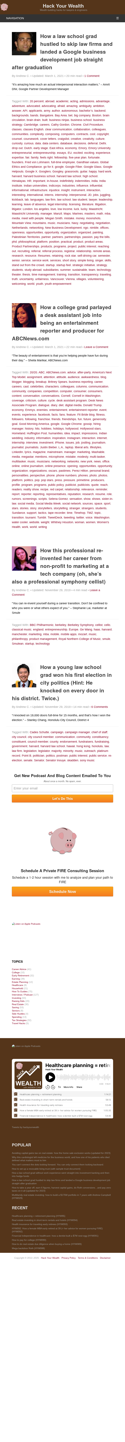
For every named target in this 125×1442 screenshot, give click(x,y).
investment (46, 442)
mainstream (54, 452)
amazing (71, 106)
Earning (16, 978)
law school (64, 199)
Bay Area (61, 115)
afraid (61, 106)
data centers (50, 143)
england (38, 629)
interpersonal (77, 195)
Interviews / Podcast (22, 994)
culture (100, 138)
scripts (42, 498)
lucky (84, 209)
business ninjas (59, 120)
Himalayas (19, 181)
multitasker (19, 461)
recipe (44, 489)
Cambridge (31, 124)
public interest (87, 246)
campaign (57, 732)
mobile (54, 634)
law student (79, 199)
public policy (56, 484)
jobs (95, 195)
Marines (77, 213)
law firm (50, 199)
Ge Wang (86, 629)
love (53, 209)
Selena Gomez (58, 498)
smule (106, 639)
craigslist (63, 138)
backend (99, 110)
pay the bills (102, 237)
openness (18, 232)
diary (54, 405)
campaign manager (77, 732)
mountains (39, 223)
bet (70, 115)
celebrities (36, 386)
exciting (89, 152)
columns (81, 386)
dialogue (43, 405)
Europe (73, 629)
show (87, 498)
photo (93, 475)
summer (65, 269)
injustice (54, 190)
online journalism (32, 466)
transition (74, 274)
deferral (93, 143)
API (25, 110)
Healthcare (17, 985)
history (29, 428)
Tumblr (41, 517)
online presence (55, 466)
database (66, 143)
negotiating (87, 223)
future (87, 419)
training (61, 274)
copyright (103, 134)
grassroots (71, 171)
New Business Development (63, 227)
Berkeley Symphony (81, 625)
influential (96, 185)
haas (97, 629)
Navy (75, 223)
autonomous (70, 110)
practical (66, 241)
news (97, 461)
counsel (17, 138)
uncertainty (26, 279)
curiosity (17, 143)
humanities (56, 433)
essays (61, 152)
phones (83, 475)
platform (42, 241)
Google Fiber (73, 166)
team (92, 269)
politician (38, 755)
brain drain (34, 120)
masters (89, 213)
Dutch (28, 148)
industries (68, 185)
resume (100, 494)
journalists (31, 447)
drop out (17, 148)
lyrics (28, 452)
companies (35, 391)
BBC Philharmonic (42, 625)
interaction (93, 190)
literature (87, 204)
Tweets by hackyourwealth (25, 1127)
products (46, 246)
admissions (87, 101)
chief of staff (99, 732)
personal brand (99, 470)
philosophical (26, 241)
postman (62, 755)
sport (107, 503)
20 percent (37, 101)
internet (102, 438)
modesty (82, 456)
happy (93, 171)
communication (98, 386)
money (80, 218)
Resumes (44, 255)
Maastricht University (25, 213)
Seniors (16, 1010)
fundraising (102, 741)
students (17, 269)
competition (50, 391)
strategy (102, 265)
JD (89, 195)
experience (103, 152)
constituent (19, 741)
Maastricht (95, 209)
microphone (56, 456)
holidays (58, 428)
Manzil (58, 213)
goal (14, 424)
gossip (87, 424)
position (54, 241)
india (94, 181)
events (16, 414)
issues (70, 442)
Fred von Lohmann (37, 162)
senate (28, 760)
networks (73, 461)
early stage (41, 148)
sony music (87, 760)
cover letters (48, 138)
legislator (44, 751)
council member (38, 741)
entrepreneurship (44, 152)
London (28, 209)
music (51, 223)
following (30, 419)
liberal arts (81, 447)
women (90, 522)
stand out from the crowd (28, 265)
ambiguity (85, 106)
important (39, 181)
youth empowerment (58, 283)
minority (68, 751)
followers (17, 419)
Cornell (65, 395)
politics (28, 480)
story (33, 508)
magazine (39, 452)
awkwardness (90, 377)
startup (50, 265)
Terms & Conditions (88, 1258)
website (34, 522)
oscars (53, 470)
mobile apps (68, 634)
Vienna (70, 279)
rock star (70, 255)
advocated (33, 106)
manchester (19, 634)
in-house (52, 181)
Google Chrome (71, 424)
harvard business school (39, 176)
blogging (28, 381)
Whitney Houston (62, 522)
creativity (88, 138)
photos (102, 475)
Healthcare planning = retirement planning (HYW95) (38, 1216)
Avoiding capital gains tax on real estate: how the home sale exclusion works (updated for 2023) (61, 1153)
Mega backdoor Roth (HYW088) (28, 1248)
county (54, 741)
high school (90, 176)
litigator (16, 209)
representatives (56, 494)
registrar (69, 251)
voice (89, 517)
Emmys (30, 410)
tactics (42, 512)
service (26, 260)
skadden (72, 760)
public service (98, 755)
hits (37, 428)
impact (75, 433)
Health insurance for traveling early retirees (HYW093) (40, 1224)
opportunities (34, 232)
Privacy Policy (69, 1258)
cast (26, 386)
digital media (73, 405)
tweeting (69, 517)
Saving (15, 1007)
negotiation (103, 223)
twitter (80, 517)
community (19, 391)
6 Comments (99, 706)
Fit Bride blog (86, 414)
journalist (18, 447)
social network (71, 503)
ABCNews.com (56, 372)
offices (104, 227)
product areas (94, 241)
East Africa (56, 148)
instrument (78, 190)
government (19, 746)
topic (98, 512)
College (16, 972)
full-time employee (63, 162)
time (69, 512)
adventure (18, 106)
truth (15, 279)
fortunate (94, 157)
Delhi (102, 143)
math (100, 213)
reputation (74, 494)
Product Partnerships (25, 246)
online (16, 466)
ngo (85, 227)
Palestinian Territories (26, 237)
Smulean (17, 643)
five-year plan (77, 157)
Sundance (18, 512)
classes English (33, 129)
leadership (105, 199)
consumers (95, 391)
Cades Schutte (39, 732)
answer (16, 110)
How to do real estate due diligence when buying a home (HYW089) (47, 1244)
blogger (16, 381)
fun (80, 419)
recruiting (24, 251)
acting (74, 101)
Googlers (45, 171)
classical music (21, 629)
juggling (105, 195)
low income (65, 209)
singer (99, 260)
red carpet (56, 489)
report (16, 494)
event (102, 410)
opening (72, 466)
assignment (34, 377)
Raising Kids (18, 1001)
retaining (57, 255)
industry (29, 438)
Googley (57, 171)
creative (76, 138)
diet (61, 405)
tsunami (30, 517)
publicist (70, 484)
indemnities (82, 181)
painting (98, 232)
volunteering (96, 279)
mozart (82, 634)
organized (84, 232)
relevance (87, 489)
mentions (41, 456)
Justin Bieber (48, 447)
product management (43, 639)
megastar (27, 456)
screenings (30, 498)
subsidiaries (51, 269)
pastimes (64, 470)
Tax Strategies (19, 1020)
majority (56, 751)
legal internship (57, 204)
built (45, 120)
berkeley (60, 625)
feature (71, 414)
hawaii (71, 746)
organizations (38, 470)
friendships (69, 419)
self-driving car (86, 255)
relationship (83, 251)
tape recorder (56, 512)
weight (45, 522)
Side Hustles (18, 1013)
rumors (16, 498)
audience (74, 377)
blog (103, 377)
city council (19, 737)
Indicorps (55, 185)
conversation (31, 395)
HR (29, 181)
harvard (17, 176)
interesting (18, 195)
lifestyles (95, 447)
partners (57, 237)
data (38, 143)
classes (17, 129)
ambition (98, 106)
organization (68, 232)
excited (78, 152)
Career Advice (19, 969)
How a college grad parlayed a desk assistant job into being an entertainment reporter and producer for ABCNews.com (61, 322)
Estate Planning (20, 982)
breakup (41, 381)
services (55, 260)
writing (42, 527)
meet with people (32, 218)
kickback (17, 199)
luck (76, 209)
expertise (18, 157)
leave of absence (35, 204)
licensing (74, 204)
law (106, 746)
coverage (18, 400)
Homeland (18, 433)
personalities (20, 475)
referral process (52, 251)
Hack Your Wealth (63, 5)
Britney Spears (57, 381)
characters (52, 386)
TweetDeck (55, 517)
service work (40, 260)
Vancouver (57, 279)
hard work (104, 171)
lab (27, 199)
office (105, 461)
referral (36, 251)
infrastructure (38, 190)
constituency (100, 737)
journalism (98, 442)
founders (17, 162)
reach (104, 484)
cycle (51, 400)
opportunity (52, 232)
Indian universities (35, 185)
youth (39, 283)
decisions (80, 143)
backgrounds (20, 115)
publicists (84, 484)
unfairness (42, 279)
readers (17, 489)
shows (96, 498)
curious (29, 143)
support (31, 512)
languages (37, 199)
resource (30, 255)
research (17, 255)
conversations (50, 395)
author (56, 110)
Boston (96, 115)
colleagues (99, 129)
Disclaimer (105, 1258)
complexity (37, 134)
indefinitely (66, 181)
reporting (38, 494)
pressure (69, 480)
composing (52, 134)
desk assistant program (71, 400)
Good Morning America (34, 424)
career (98, 381)
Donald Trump (92, 405)
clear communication (58, 129)
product (78, 241)
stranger (74, 508)
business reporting (81, 381)
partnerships (73, 237)
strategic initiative (83, 265)
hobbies (46, 428)
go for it (48, 166)
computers (68, 134)
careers (44, 124)
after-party (84, 372)
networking (36, 227)
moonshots (93, 218)
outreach (90, 751)
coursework (31, 138)
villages (81, 279)
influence (82, 185)
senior (16, 260)
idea (67, 433)
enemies (42, 410)
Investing (16, 998)
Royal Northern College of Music (80, 639)
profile (16, 484)
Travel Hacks (18, 1023)
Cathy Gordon (60, 124)
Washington (101, 517)
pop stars (47, 480)
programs (60, 246)
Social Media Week (48, 503)
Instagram (73, 438)
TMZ (90, 512)
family (34, 157)
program (26, 484)
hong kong (83, 746)
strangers (88, 508)
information (43, 438)
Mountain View (21, 223)
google (59, 166)
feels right (46, 157)
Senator (39, 760)
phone (51, 475)
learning (17, 204)
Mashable (98, 452)
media (16, 218)
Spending (17, 1017)
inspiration (59, 438)
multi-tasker (97, 456)
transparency (90, 274)
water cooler (20, 522)
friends (56, 419)
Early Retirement (20, 975)
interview (32, 442)
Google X (31, 171)
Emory (82, 148)
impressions (89, 433)
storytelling (61, 508)
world (30, 283)
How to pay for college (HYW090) (29, 1240)
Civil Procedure (93, 124)
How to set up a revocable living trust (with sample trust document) (46, 1168)
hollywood (71, 428)
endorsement (68, 741)
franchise (44, 419)
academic (62, 101)
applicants (35, 110)
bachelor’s (86, 110)
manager (46, 213)
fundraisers (86, 741)
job (78, 442)
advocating (49, 106)
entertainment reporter (83, 410)
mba (107, 213)
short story (69, 260)
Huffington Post (37, 433)
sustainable (79, 269)
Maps (67, 213)
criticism (31, 400)
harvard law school (69, 176)
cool (92, 134)
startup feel (63, 265)
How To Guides (20, 991)
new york (86, 461)
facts (55, 414)
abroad (49, 101)
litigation (100, 204)
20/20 (33, 372)
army (47, 110)
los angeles (41, 209)
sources (88, 503)
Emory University (99, 148)
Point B (26, 755)
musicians (63, 223)
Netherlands (20, 227)
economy (71, 148)
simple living (86, 260)
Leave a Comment (96, 347)
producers (97, 480)
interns (49, 195)
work (25, 527)
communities (20, 134)
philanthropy (20, 639)
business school (81, 120)
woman (79, 522)
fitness (100, 414)
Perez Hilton (80, 470)
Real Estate (18, 1004)
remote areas (101, 251)
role (109, 494)
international (35, 195)
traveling (105, 274)
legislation (30, 751)
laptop (69, 447)
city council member (41, 737)
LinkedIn (17, 452)
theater (16, 274)
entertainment (58, 410)
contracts (82, 134)
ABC (42, 372)
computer (66, 391)
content (16, 395)
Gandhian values (87, 162)
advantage (103, 101)
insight (65, 190)
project (72, 246)
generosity (99, 419)
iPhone (59, 442)
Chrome (76, 124)
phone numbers (66, 475)
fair (27, 157)
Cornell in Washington (86, 395)
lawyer (93, 199)
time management (43, 274)
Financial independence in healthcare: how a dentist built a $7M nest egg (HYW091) (55, 1235)
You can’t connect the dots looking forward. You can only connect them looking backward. (58, 1164)
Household (17, 988)
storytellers (45, 508)
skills (108, 260)
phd (14, 241)
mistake (69, 218)
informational (20, 190)
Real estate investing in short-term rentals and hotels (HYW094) (45, 1220)
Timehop (79, 512)
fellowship (60, 157)
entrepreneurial (22, 152)
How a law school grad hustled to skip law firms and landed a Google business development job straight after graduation (62, 51)
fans (62, 414)
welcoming (19, 283)
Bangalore (46, 115)
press (58, 480)
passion (87, 237)
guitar (83, 171)
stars (15, 508)
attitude (61, 377)
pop (37, 480)
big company (82, 115)
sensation (75, 498)
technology (104, 269)
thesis (26, 274)
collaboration (82, 129)
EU (70, 152)
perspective (37, 475)
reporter (26, 494)
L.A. (61, 447)
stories (24, 508)
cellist (99, 625)
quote (95, 484)
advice (71, 372)
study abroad (33, 269)
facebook (44, 414)
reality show (31, 489)
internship (61, 195)
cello (107, 625)
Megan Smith (53, 218)
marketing (83, 452)
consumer (80, 391)
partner (46, 237)
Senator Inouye (56, 760)
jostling (85, 442)
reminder (101, 489)
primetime (83, 480)
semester (104, 255)
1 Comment (91, 76)
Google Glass (92, 166)
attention (49, 377)
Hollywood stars (90, 428)
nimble (94, 227)
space (98, 503)
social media (26, 503)
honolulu (97, 746)
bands (34, 115)
